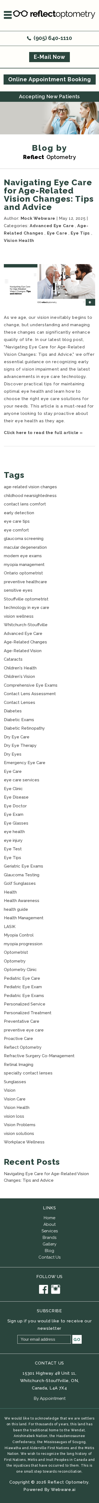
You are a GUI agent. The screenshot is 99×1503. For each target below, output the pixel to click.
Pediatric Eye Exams (24, 995)
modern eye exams (23, 555)
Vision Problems (19, 1124)
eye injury (13, 840)
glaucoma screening (23, 538)
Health (10, 892)
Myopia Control (19, 935)
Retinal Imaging (18, 1064)
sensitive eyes (18, 590)
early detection (19, 512)
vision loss (14, 1116)
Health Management (23, 917)
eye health (14, 831)
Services (50, 1231)
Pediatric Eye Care (22, 978)
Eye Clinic (13, 788)
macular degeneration (25, 547)
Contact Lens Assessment (30, 693)
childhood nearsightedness (30, 495)
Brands (49, 1237)
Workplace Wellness (24, 1142)
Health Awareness (21, 900)
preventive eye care (24, 1030)
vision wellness (19, 616)
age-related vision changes (30, 486)
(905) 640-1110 (53, 38)
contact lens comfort (25, 504)
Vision (9, 1090)
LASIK (9, 926)
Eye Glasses (16, 823)
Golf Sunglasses (20, 883)
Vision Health (19, 240)
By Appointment (49, 1398)
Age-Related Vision (23, 650)
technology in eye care (26, 607)
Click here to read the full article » (43, 432)
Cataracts (13, 659)
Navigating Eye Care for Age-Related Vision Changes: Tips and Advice (49, 195)
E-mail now (49, 57)
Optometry (15, 961)
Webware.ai (63, 1489)
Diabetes (13, 711)
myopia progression (23, 943)
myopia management (24, 564)
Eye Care (57, 233)
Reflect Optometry (23, 1047)
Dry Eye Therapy (20, 745)
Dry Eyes (12, 754)
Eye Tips (80, 233)
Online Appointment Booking (49, 79)
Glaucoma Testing (21, 874)
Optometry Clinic (20, 969)
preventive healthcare (25, 581)
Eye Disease (16, 797)
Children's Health (20, 668)
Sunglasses (15, 1081)
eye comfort (16, 530)
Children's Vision (19, 676)
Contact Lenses (19, 702)
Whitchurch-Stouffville (26, 624)
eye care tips (17, 521)
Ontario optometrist (23, 573)
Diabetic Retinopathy (24, 728)
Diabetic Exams (19, 719)
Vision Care (15, 1099)
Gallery (49, 1244)
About (49, 1224)
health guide (16, 909)
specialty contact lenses (28, 1073)
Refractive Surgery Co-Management (39, 1055)
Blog (49, 1250)
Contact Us (49, 1257)
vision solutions (19, 1133)
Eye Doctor (15, 805)
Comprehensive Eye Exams (30, 685)
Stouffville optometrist (26, 599)
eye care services (21, 779)
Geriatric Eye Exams (23, 866)
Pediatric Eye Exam (23, 986)
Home (49, 1217)
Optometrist (16, 952)
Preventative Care (21, 1021)
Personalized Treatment (27, 1012)
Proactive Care (18, 1038)
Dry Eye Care (16, 737)
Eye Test (13, 848)
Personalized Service (24, 1004)
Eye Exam (13, 814)
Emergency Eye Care (24, 762)
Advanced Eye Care (52, 225)
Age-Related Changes (25, 642)
